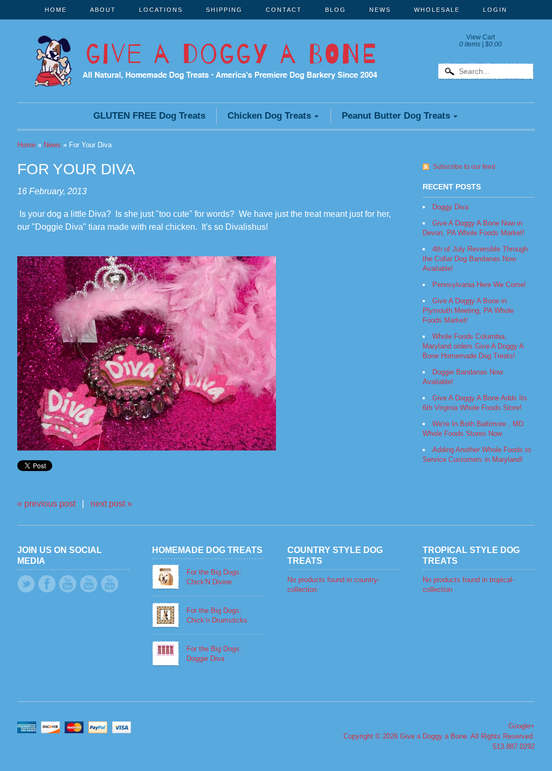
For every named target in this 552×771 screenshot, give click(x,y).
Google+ (521, 726)
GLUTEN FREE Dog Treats (149, 116)
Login (495, 9)
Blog (335, 9)
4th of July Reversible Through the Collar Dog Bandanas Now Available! (475, 258)
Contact (284, 9)
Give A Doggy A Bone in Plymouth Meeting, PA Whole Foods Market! (468, 310)
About (103, 9)
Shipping (224, 9)
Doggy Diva (450, 207)
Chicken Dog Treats (269, 116)
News (380, 9)
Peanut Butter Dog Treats (396, 116)
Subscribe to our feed (464, 166)
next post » (111, 503)
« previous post (46, 503)
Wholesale (437, 9)
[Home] (206, 72)
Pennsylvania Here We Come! (479, 285)
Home (56, 9)
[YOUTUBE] (68, 583)
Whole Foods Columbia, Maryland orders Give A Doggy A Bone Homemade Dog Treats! (473, 346)
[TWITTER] (26, 583)
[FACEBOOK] (47, 583)
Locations (161, 9)
